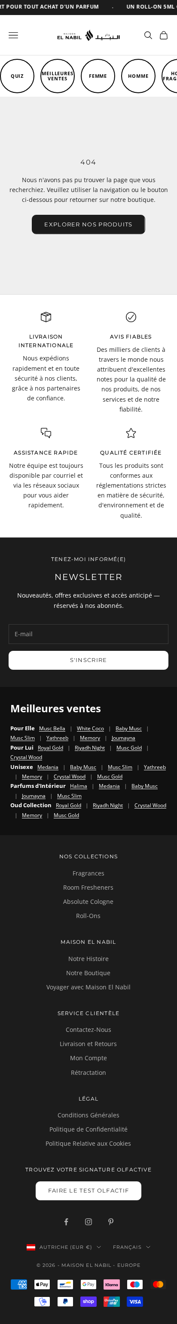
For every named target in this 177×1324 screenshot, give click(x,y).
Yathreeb (57, 737)
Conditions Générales (88, 1115)
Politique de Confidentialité (88, 1129)
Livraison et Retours (88, 1044)
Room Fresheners (88, 887)
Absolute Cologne (88, 901)
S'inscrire (88, 659)
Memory (90, 737)
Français (127, 1247)
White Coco (90, 728)
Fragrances (88, 873)
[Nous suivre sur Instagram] (88, 1221)
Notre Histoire (88, 959)
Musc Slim (22, 737)
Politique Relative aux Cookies (88, 1143)
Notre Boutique (88, 973)
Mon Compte (88, 1058)
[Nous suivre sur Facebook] (66, 1221)
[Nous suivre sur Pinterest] (111, 1221)
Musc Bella (52, 728)
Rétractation (88, 1072)
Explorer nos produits (88, 224)
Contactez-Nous (88, 1029)
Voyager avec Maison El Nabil (88, 987)
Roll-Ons (88, 916)
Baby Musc (129, 728)
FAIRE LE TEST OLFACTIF (88, 1190)
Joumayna (123, 737)
